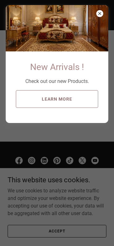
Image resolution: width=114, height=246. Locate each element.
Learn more (57, 99)
